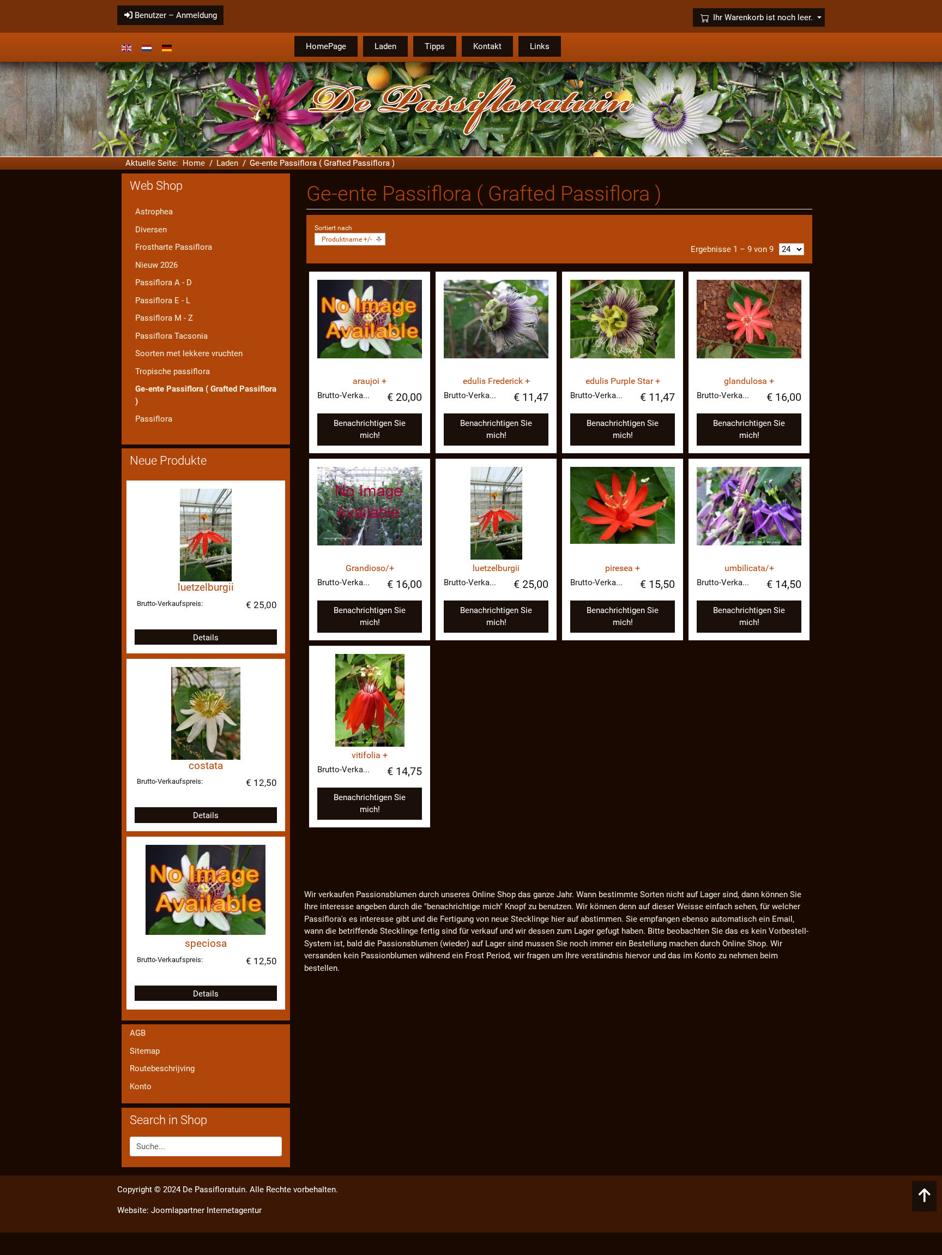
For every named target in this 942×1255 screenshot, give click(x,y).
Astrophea (154, 212)
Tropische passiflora (172, 371)
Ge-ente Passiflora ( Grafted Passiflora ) (205, 395)
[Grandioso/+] (369, 513)
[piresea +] (622, 513)
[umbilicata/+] (749, 513)
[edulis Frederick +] (496, 326)
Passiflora (153, 419)
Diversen (151, 230)
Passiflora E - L (162, 300)
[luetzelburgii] (496, 513)
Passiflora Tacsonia (171, 336)
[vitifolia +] (369, 700)
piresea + (622, 568)
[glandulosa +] (749, 326)
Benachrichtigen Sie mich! (370, 429)
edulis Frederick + (496, 381)
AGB (138, 1033)
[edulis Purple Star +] (622, 326)
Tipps (435, 46)
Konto (141, 1086)
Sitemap (145, 1051)
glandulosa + (749, 381)
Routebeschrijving (162, 1068)
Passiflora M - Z (164, 318)
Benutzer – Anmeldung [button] (174, 15)
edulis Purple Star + (622, 381)
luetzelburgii (496, 568)
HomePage (326, 46)
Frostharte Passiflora (173, 247)
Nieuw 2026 (156, 265)
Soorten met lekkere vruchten (189, 353)
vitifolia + (370, 755)
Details (206, 637)
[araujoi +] (369, 326)
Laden (385, 46)
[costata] (205, 713)
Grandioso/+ (370, 568)
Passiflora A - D (163, 282)
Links (540, 46)
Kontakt (487, 46)
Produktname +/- (347, 239)
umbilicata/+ (749, 568)
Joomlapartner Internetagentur (206, 1210)
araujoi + (370, 381)
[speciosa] (205, 889)
